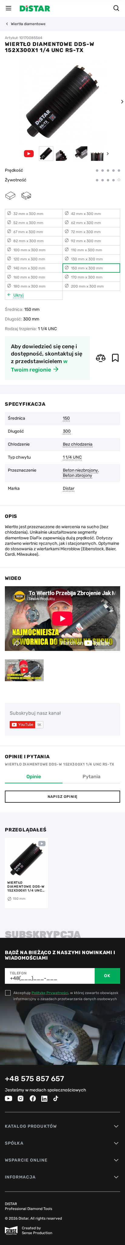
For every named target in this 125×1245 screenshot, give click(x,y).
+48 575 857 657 (34, 1078)
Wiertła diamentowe (28, 24)
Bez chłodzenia (78, 444)
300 (67, 431)
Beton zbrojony (77, 475)
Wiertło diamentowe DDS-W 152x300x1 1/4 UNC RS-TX (26, 886)
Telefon (18, 973)
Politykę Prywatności (50, 993)
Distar (68, 488)
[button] (122, 102)
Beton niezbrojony (80, 470)
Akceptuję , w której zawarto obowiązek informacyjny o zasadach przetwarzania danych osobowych (65, 996)
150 (66, 418)
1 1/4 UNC (72, 457)
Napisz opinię (62, 797)
